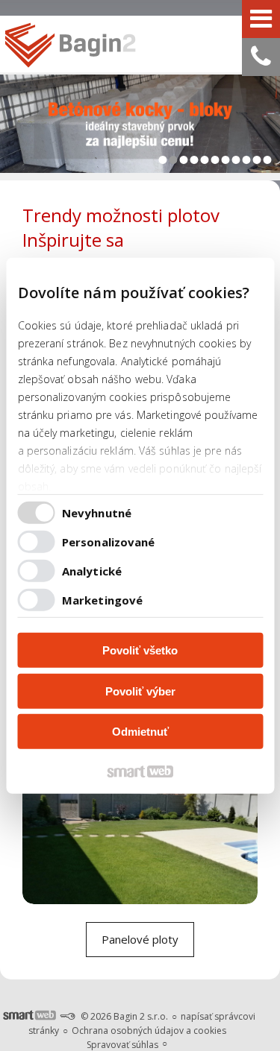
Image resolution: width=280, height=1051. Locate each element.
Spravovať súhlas (122, 1044)
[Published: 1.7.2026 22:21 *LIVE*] (67, 1016)
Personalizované (108, 541)
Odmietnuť (140, 731)
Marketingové (102, 599)
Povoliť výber (140, 690)
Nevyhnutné (96, 512)
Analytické (92, 570)
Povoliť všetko (140, 650)
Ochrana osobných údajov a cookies (149, 1030)
